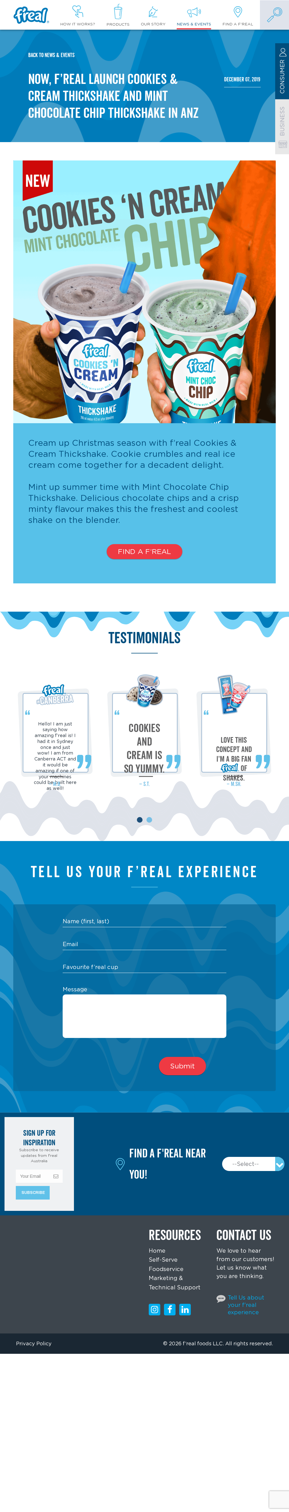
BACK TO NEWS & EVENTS (51, 55)
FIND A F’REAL (144, 551)
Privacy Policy (34, 1343)
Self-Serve (163, 1259)
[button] (139, 820)
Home (157, 1250)
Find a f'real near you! (167, 1163)
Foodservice (166, 1269)
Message (75, 989)
